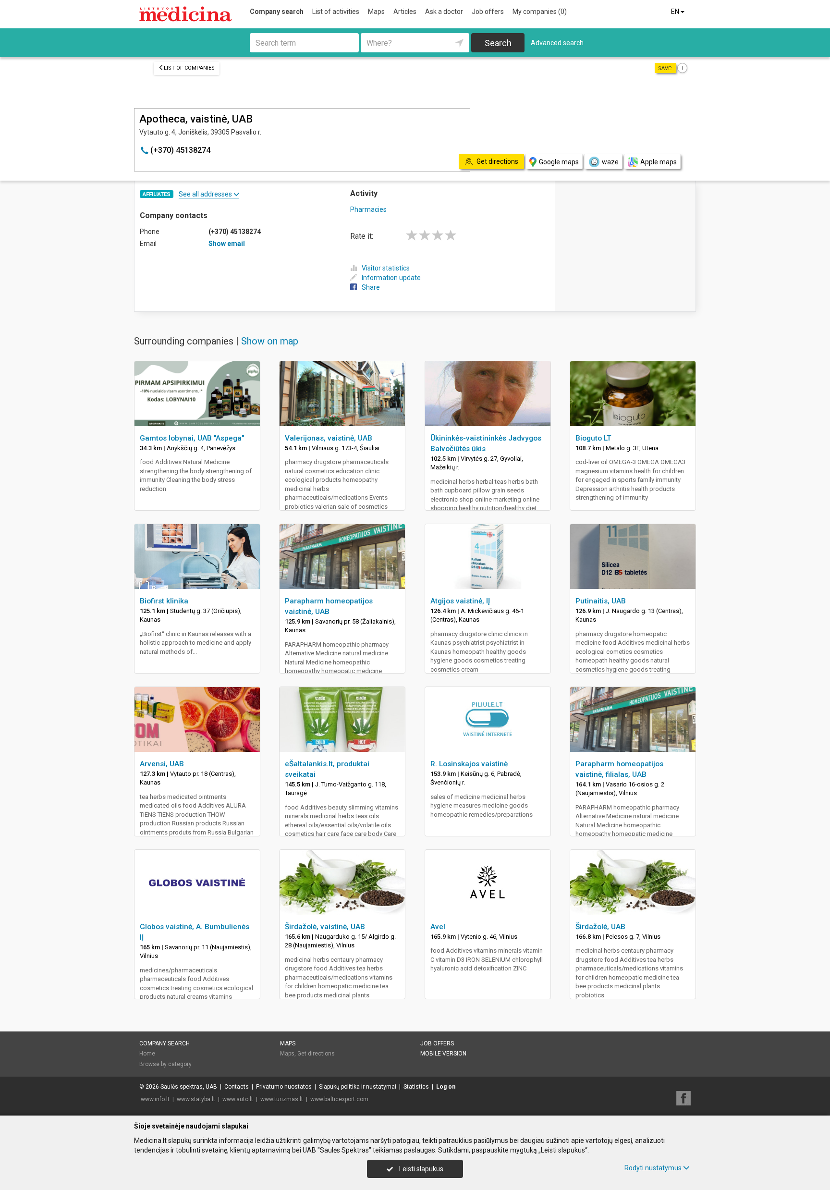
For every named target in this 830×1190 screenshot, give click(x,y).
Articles (404, 11)
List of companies (189, 68)
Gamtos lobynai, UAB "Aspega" (192, 438)
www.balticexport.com (339, 1099)
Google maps (559, 162)
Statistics (416, 1086)
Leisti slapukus (420, 1169)
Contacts (236, 1086)
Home (147, 1053)
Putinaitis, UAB (600, 601)
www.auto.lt (237, 1099)
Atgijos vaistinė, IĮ (460, 601)
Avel (437, 926)
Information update (391, 278)
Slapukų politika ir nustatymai (357, 1086)
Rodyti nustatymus (653, 1168)
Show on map (269, 341)
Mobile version (443, 1053)
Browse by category (165, 1064)
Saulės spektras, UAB (188, 1086)
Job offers (488, 11)
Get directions (316, 1053)
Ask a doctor (444, 11)
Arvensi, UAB (162, 764)
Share (371, 287)
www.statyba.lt (196, 1099)
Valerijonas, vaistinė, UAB (328, 438)
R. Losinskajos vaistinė (469, 764)
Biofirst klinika (164, 601)
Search (498, 43)
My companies (540, 11)
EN (676, 11)
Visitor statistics (386, 268)
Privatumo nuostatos (284, 1086)
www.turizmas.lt (281, 1099)
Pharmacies (368, 209)
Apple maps (658, 162)
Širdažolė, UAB (600, 926)
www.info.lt (155, 1099)
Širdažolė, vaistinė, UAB (325, 926)
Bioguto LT (593, 438)
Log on (445, 1086)
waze (610, 162)
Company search (277, 11)
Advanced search (557, 43)
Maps (376, 11)
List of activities (335, 11)
